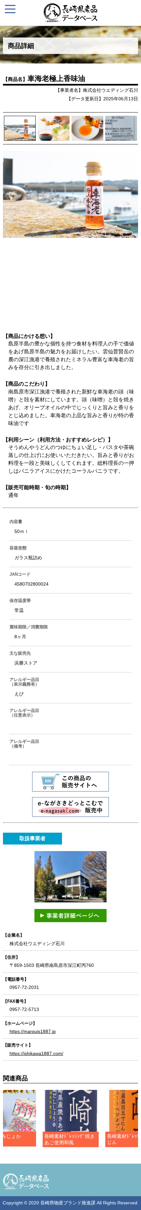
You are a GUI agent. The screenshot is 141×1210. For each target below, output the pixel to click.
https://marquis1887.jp (33, 1031)
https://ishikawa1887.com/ (36, 1053)
